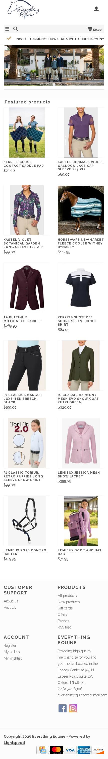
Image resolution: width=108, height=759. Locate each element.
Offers (62, 614)
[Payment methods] (43, 750)
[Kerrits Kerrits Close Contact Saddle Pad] (27, 132)
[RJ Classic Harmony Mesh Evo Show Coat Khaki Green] (81, 365)
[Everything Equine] (29, 12)
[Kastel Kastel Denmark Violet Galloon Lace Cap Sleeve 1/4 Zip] (81, 132)
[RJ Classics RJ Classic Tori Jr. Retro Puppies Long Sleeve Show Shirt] (27, 443)
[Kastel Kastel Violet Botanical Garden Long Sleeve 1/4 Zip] (27, 210)
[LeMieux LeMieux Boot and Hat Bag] (81, 521)
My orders (12, 652)
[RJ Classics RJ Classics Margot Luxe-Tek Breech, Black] (27, 365)
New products (69, 602)
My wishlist (13, 658)
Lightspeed (14, 743)
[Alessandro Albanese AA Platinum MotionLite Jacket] (27, 288)
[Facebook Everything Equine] (63, 708)
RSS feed (65, 627)
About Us (11, 601)
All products (67, 596)
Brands (63, 621)
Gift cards (65, 608)
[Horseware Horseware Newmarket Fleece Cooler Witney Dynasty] (81, 210)
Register (10, 646)
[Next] (96, 62)
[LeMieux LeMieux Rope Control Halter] (27, 521)
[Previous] (11, 62)
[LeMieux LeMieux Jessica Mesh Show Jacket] (81, 443)
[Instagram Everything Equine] (73, 708)
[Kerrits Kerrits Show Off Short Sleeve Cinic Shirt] (81, 288)
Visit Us (10, 607)
